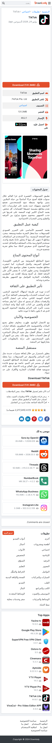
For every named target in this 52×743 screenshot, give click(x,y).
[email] (21, 418)
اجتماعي (26, 11)
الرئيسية (46, 11)
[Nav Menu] (49, 3)
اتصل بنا (24, 724)
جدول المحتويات (40, 189)
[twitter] (40, 418)
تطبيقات (36, 11)
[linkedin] (27, 418)
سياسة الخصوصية (28, 720)
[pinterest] (34, 418)
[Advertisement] (26, 53)
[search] (3, 3)
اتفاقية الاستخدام (39, 724)
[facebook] (47, 418)
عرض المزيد (8, 533)
